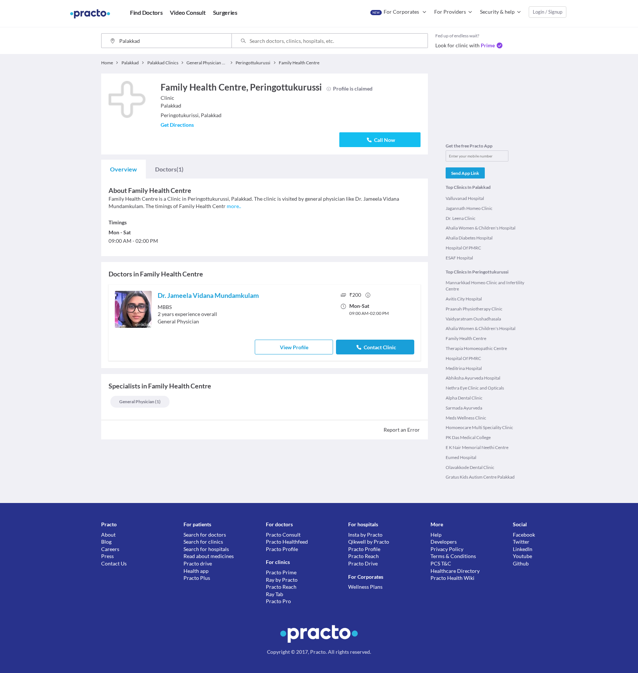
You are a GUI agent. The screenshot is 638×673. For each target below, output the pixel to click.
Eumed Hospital (461, 457)
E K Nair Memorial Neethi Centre (477, 447)
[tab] (123, 169)
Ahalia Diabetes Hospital (469, 238)
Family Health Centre (466, 338)
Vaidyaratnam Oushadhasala (473, 319)
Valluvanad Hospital (465, 198)
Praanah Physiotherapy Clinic (474, 309)
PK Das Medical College (468, 437)
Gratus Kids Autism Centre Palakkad (480, 477)
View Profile (294, 347)
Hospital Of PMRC (463, 248)
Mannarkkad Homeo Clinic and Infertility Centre (485, 286)
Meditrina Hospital (464, 368)
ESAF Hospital (459, 258)
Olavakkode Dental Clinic (470, 467)
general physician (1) (140, 401)
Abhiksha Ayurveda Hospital (473, 378)
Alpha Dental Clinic (464, 398)
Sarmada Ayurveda (464, 408)
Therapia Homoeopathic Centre (476, 348)
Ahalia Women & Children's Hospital (480, 228)
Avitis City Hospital (464, 299)
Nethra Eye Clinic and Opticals (475, 388)
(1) (169, 169)
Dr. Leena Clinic (461, 218)
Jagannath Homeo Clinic (469, 208)
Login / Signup (547, 12)
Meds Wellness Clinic (466, 418)
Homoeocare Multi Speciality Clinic (479, 427)
